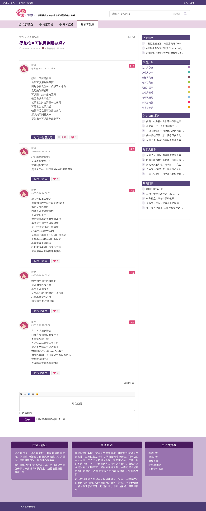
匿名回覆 (27, 413)
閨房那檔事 (147, 87)
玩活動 (30, 2)
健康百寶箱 (147, 82)
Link (33, 394)
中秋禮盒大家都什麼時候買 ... (161, 198)
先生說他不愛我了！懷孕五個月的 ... (165, 135)
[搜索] (185, 13)
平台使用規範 (156, 468)
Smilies (37, 394)
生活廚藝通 (147, 92)
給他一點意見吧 (43, 137)
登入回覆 (77, 403)
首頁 (21, 37)
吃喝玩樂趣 (147, 97)
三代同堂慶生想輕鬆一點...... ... (162, 193)
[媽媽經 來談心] (45, 16)
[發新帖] (26, 383)
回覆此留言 (40, 179)
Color (25, 394)
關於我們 (154, 453)
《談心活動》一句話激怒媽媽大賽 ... (165, 130)
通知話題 (68, 24)
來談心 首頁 (9, 2)
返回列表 (129, 383)
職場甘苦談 (147, 107)
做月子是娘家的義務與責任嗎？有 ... (165, 140)
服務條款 (154, 460)
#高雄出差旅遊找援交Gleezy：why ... (165, 48)
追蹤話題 (48, 24)
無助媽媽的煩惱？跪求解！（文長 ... (165, 164)
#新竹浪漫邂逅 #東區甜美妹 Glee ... (165, 43)
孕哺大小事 (147, 72)
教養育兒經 (87, 24)
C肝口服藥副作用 (155, 189)
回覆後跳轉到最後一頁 (52, 419)
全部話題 (28, 24)
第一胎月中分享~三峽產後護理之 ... (164, 207)
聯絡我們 (154, 457)
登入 (185, 2)
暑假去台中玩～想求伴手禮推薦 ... (164, 203)
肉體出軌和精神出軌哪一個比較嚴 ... (165, 121)
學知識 (22, 2)
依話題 (177, 13)
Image (29, 394)
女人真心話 (147, 67)
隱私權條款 (155, 464)
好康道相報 (147, 102)
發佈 (27, 419)
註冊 (192, 2)
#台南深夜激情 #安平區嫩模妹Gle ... (165, 52)
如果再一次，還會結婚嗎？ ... (161, 126)
